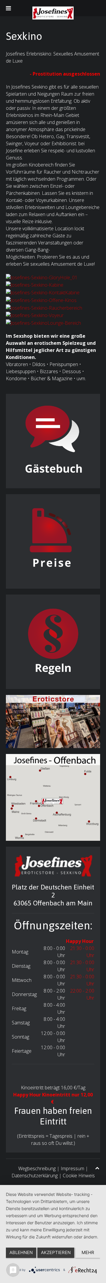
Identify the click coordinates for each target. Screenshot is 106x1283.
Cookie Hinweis (79, 1175)
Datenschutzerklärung (34, 1175)
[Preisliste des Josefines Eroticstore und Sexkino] (53, 541)
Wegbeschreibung (37, 1168)
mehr (88, 1252)
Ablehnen (21, 1252)
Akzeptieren (56, 1252)
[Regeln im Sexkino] (53, 641)
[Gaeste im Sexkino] (53, 440)
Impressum (72, 1168)
